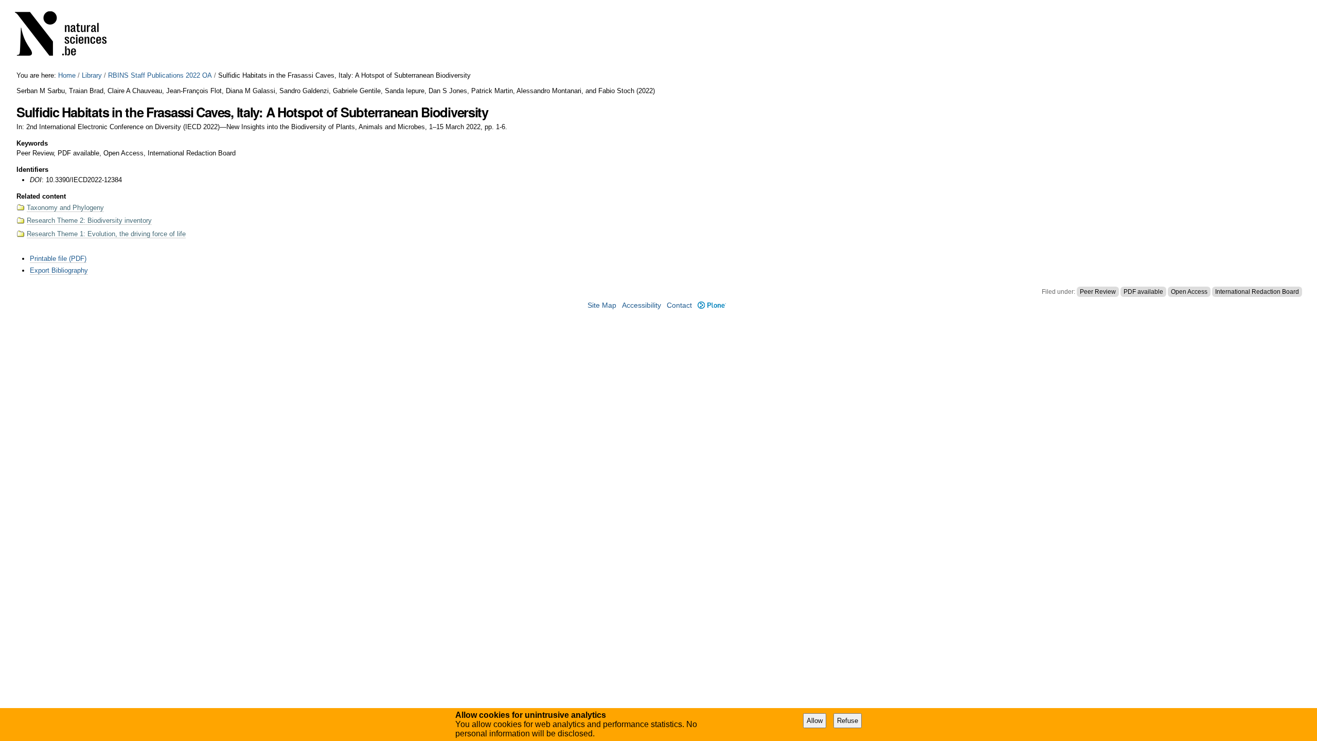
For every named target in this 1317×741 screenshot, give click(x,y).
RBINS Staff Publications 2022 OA (160, 75)
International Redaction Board (1257, 291)
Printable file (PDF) (58, 258)
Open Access (1189, 291)
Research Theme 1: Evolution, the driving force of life (106, 234)
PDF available (1143, 291)
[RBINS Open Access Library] (67, 35)
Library (92, 75)
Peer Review (1098, 291)
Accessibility (641, 305)
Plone (711, 305)
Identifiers (32, 169)
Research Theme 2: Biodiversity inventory (89, 220)
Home (67, 75)
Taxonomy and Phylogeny (65, 207)
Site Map (602, 305)
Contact (679, 305)
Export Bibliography (59, 270)
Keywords (32, 143)
